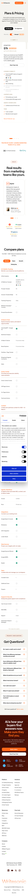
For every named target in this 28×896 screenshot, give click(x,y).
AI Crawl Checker (19, 815)
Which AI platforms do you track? (12, 675)
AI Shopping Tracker (7, 802)
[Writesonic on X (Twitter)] (16, 870)
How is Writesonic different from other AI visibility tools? (12, 662)
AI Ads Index (5, 813)
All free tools (18, 818)
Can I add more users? (9, 685)
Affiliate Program (6, 849)
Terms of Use (7, 890)
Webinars (4, 835)
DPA (23, 890)
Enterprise (17, 782)
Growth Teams (18, 787)
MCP (3, 825)
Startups (17, 795)
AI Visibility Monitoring (7, 782)
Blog (3, 815)
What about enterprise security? (12, 703)
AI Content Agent (6, 795)
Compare (4, 820)
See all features (8, 118)
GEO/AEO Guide (6, 828)
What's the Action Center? (10, 680)
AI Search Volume (6, 797)
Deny (14, 478)
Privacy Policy (16, 890)
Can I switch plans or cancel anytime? (11, 697)
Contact (4, 851)
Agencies (17, 785)
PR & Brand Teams (19, 792)
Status (3, 854)
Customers (4, 818)
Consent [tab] (5, 420)
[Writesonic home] (6, 2)
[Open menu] (25, 3)
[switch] (24, 452)
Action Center (5, 787)
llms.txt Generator (19, 813)
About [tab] (23, 420)
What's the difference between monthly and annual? (12, 655)
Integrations (5, 823)
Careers (4, 846)
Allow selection (14, 473)
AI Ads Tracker (5, 804)
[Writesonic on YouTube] (12, 870)
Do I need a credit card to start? (12, 649)
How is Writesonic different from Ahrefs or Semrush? (12, 669)
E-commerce (18, 790)
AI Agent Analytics (6, 785)
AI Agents (4, 790)
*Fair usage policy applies (14, 628)
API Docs (4, 833)
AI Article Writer (5, 792)
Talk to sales (20, 709)
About (3, 844)
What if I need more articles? (11, 691)
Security (14, 892)
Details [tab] (14, 420)
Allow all (14, 468)
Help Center (5, 830)
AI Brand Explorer (6, 800)
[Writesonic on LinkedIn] (8, 870)
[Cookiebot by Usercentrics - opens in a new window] (19, 416)
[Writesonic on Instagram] (20, 870)
